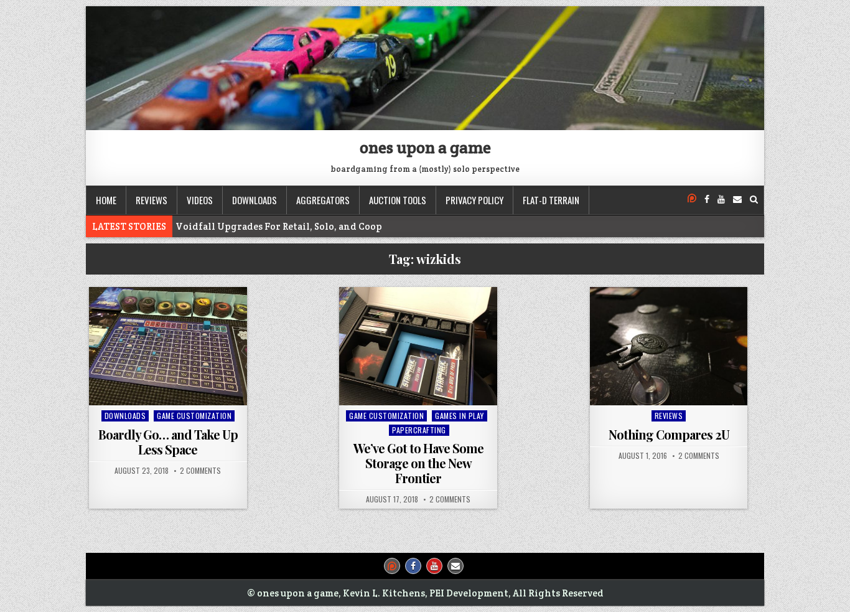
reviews (151, 200)
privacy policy (474, 200)
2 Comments (200, 470)
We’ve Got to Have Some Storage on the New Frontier (418, 463)
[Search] (754, 200)
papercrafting (419, 430)
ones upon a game (425, 147)
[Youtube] (721, 200)
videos (200, 200)
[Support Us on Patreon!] (692, 200)
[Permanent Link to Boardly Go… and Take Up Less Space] (168, 346)
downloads (254, 200)
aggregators (323, 200)
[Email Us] (737, 200)
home (106, 200)
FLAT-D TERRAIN (551, 200)
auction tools (397, 200)
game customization (194, 415)
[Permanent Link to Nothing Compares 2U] (669, 346)
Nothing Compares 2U (669, 434)
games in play (459, 415)
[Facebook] (706, 200)
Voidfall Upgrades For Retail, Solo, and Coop (278, 226)
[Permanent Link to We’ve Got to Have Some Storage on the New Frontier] (418, 346)
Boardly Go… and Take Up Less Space (168, 442)
